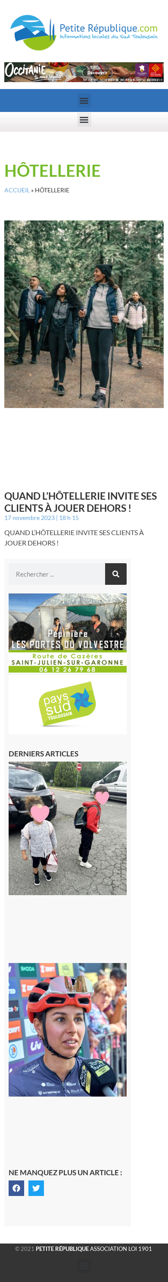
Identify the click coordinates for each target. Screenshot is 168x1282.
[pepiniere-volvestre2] (68, 670)
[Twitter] (36, 1188)
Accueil (17, 190)
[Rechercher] (116, 574)
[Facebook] (16, 1188)
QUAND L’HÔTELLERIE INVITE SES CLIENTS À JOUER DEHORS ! (80, 502)
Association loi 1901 (94, 1248)
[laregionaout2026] (84, 79)
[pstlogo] (68, 731)
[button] (84, 100)
